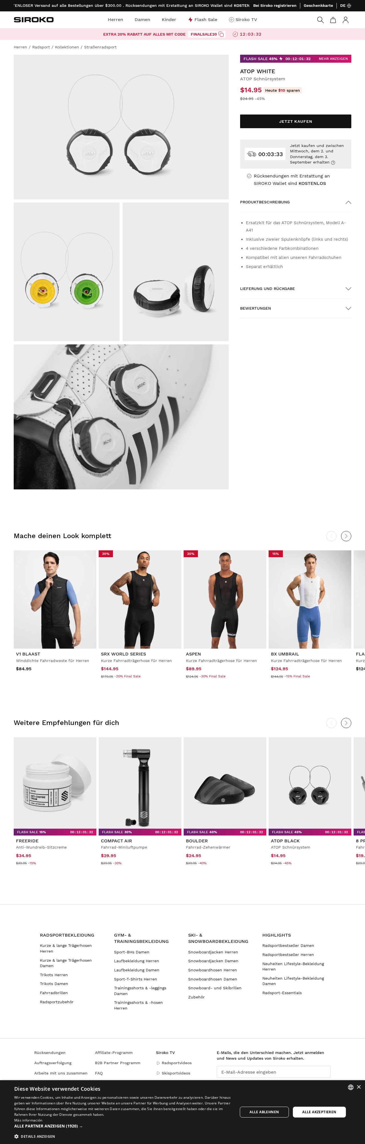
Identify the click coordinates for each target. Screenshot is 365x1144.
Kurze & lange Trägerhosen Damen (66, 963)
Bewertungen (255, 308)
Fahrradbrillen (54, 992)
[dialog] (182, 1112)
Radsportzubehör (57, 1002)
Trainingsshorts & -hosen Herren (138, 1005)
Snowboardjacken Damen (213, 961)
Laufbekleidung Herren (136, 961)
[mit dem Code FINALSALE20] (221, 34)
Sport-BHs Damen (131, 952)
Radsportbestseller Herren (288, 954)
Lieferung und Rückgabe (267, 288)
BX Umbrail (285, 654)
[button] (122, 1126)
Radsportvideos (177, 1063)
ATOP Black (285, 840)
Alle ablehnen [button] (264, 1112)
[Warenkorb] (333, 20)
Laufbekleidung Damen (136, 970)
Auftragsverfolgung (53, 1063)
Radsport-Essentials (282, 992)
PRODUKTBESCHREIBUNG (265, 202)
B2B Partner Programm (117, 1063)
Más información (28, 1120)
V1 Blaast (28, 654)
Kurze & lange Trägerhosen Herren (66, 948)
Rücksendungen (50, 1052)
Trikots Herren (54, 975)
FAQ (99, 1073)
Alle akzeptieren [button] (319, 1112)
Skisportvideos (176, 1073)
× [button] (358, 1087)
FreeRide (27, 840)
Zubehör (196, 997)
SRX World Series (123, 654)
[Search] (320, 20)
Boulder (197, 840)
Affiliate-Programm (114, 1052)
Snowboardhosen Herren (212, 970)
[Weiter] (346, 536)
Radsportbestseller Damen (288, 945)
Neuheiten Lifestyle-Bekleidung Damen (293, 981)
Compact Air (116, 840)
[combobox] (351, 1087)
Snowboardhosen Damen (212, 979)
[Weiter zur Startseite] (34, 19)
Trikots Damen (54, 983)
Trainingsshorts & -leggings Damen (140, 991)
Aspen (193, 654)
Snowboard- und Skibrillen (215, 988)
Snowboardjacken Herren (213, 952)
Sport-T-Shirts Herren (135, 979)
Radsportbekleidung (67, 935)
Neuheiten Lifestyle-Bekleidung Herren (293, 966)
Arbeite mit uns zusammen (61, 1073)
